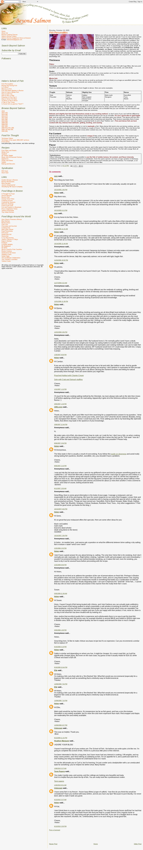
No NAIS (4, 248)
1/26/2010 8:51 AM (60, 785)
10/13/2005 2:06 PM (60, 190)
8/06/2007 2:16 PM (60, 466)
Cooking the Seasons (8, 202)
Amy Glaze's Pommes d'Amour (12, 219)
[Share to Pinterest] (82, 166)
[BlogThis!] (76, 166)
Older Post (137, 844)
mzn (56, 176)
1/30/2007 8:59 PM (60, 355)
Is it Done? (5, 87)
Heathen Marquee (61, 741)
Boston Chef (6, 197)
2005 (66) (5, 131)
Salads (4, 162)
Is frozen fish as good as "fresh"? (12, 104)
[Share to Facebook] (80, 166)
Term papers (59, 781)
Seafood (4, 154)
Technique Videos (7, 138)
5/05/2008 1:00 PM (60, 630)
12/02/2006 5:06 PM (60, 332)
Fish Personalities (7, 84)
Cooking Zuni (6, 228)
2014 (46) (5, 114)
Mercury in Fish (7, 89)
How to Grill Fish (7, 94)
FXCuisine (5, 233)
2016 (3, 111)
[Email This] (73, 166)
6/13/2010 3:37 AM (60, 800)
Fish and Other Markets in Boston (12, 90)
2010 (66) (5, 121)
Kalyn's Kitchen (7, 241)
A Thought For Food (8, 194)
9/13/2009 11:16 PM (60, 738)
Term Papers (59, 771)
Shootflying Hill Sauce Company (12, 186)
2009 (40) (5, 123)
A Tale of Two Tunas (8, 102)
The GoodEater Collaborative (11, 258)
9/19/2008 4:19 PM (60, 647)
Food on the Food (7, 205)
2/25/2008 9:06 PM (60, 565)
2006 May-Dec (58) (8, 128)
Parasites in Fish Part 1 (9, 97)
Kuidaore (4, 243)
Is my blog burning (8, 238)
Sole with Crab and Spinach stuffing (68, 379)
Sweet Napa (5, 256)
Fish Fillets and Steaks (9, 150)
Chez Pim (5, 224)
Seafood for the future (9, 253)
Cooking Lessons (7, 200)
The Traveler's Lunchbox (9, 259)
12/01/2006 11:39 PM (61, 301)
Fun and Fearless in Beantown (11, 207)
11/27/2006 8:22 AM (60, 283)
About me (5, 33)
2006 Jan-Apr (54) (7, 129)
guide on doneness (118, 454)
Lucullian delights (7, 244)
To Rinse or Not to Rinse (9, 100)
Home (96, 844)
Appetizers (5, 159)
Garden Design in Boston (10, 180)
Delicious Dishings (8, 204)
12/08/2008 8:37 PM (60, 725)
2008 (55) (5, 124)
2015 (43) (5, 113)
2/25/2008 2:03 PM (60, 548)
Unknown (58, 728)
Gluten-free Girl (6, 234)
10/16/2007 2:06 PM (60, 535)
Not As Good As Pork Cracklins (12, 249)
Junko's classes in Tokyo (10, 239)
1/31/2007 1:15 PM (60, 389)
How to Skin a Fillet (8, 95)
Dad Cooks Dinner (7, 229)
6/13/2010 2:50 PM (60, 826)
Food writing (5, 142)
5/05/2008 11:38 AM (60, 593)
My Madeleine (6, 246)
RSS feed (5, 171)
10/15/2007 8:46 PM (60, 509)
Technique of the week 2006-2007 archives (15, 140)
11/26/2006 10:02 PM (61, 260)
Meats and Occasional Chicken (12, 157)
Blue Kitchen (6, 221)
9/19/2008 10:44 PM (60, 667)
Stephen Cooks (7, 254)
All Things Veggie (7, 155)
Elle (55, 670)
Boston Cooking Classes (10, 34)
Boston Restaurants (8, 181)
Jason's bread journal (8, 185)
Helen (56, 193)
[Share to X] (78, 166)
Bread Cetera (6, 223)
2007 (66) (5, 126)
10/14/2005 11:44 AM (61, 243)
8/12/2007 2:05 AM (60, 488)
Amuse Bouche (7, 195)
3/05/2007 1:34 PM (60, 404)
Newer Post (53, 844)
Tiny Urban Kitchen (8, 212)
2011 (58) (4, 119)
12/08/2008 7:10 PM (60, 700)
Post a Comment (54, 830)
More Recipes (6, 183)
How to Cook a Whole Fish (10, 92)
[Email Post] (71, 166)
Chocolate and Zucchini (9, 226)
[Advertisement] (89, 836)
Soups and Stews (7, 160)
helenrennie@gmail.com (14, 39)
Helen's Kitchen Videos (9, 36)
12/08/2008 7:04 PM (60, 684)
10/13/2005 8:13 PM (60, 210)
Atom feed (5, 173)
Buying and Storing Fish (9, 85)
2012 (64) (5, 118)
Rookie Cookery (7, 251)
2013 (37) (5, 116)
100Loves (58, 407)
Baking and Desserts (8, 164)
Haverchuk (5, 236)
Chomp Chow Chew (8, 199)
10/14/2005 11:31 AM (61, 229)
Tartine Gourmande (8, 210)
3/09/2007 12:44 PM (60, 424)
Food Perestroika (7, 231)
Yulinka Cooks (6, 261)
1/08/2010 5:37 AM (60, 768)
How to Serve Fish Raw (9, 99)
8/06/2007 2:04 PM (60, 443)
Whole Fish (5, 152)
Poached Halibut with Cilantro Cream (69, 375)
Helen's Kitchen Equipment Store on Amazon (16, 38)
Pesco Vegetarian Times (9, 209)
